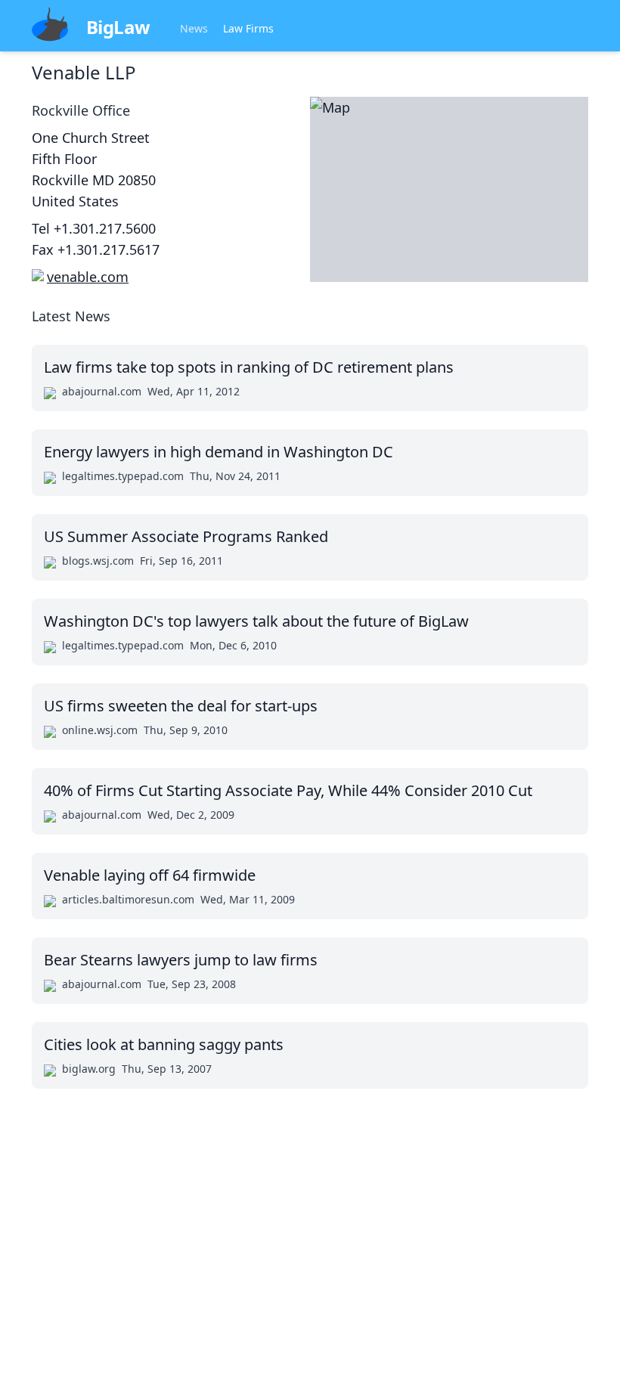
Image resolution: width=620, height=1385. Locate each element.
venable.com (88, 277)
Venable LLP (84, 72)
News (194, 28)
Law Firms (248, 28)
